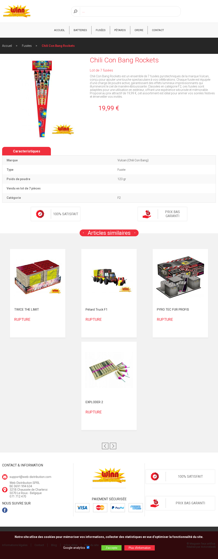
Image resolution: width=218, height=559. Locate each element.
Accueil (7, 45)
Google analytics (74, 547)
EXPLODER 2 (94, 402)
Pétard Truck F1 (97, 309)
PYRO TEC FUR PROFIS (173, 309)
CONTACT (158, 30)
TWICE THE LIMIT (26, 309)
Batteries (80, 30)
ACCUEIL (59, 30)
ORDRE (139, 30)
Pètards (120, 30)
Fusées (101, 30)
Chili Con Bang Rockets (58, 45)
